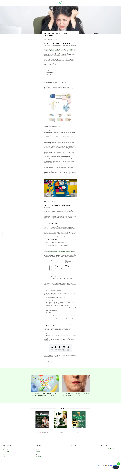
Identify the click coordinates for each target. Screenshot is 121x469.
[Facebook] (101, 448)
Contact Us (38, 451)
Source (45, 125)
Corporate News (39, 456)
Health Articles (26, 2)
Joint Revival (42, 429)
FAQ (34, 2)
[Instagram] (106, 448)
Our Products (38, 449)
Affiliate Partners (39, 454)
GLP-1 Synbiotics (79, 429)
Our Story (17, 2)
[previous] (31, 422)
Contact (47, 2)
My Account (5, 447)
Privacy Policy (5, 449)
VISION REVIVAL (60, 429)
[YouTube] (110, 448)
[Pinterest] (108, 448)
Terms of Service (6, 451)
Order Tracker (5, 458)
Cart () (117, 2)
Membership (39, 2)
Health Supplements (7, 2)
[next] (90, 422)
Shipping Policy (6, 454)
